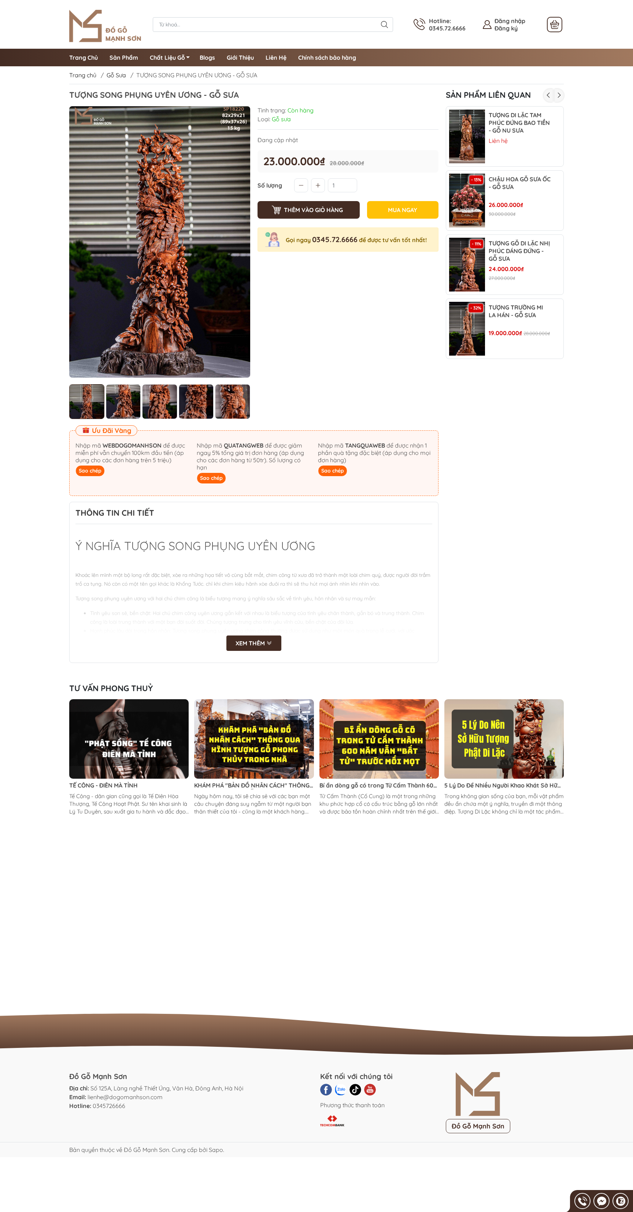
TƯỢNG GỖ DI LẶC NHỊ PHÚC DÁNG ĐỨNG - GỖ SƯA (519, 251)
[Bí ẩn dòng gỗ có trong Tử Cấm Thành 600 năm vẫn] (379, 739)
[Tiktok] (355, 1090)
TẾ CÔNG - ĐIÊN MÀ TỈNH (103, 785)
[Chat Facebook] (601, 1201)
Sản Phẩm (124, 57)
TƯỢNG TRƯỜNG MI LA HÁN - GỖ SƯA (516, 311)
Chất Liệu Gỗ (167, 57)
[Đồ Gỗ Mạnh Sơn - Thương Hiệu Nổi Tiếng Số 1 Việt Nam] (107, 23)
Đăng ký (506, 28)
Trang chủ (82, 75)
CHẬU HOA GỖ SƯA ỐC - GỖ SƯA (520, 182)
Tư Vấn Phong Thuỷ (111, 688)
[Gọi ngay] (582, 1201)
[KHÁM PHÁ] (254, 739)
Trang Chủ (83, 57)
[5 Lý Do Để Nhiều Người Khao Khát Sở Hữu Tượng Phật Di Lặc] (504, 739)
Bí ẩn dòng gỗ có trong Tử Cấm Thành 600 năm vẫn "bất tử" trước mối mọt (378, 785)
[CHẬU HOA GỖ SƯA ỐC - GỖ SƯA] (467, 200)
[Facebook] (326, 1090)
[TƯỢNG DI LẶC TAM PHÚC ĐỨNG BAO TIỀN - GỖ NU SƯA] (467, 136)
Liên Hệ (276, 57)
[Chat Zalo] (620, 1201)
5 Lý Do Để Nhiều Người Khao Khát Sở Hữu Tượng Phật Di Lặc (502, 785)
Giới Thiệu (240, 57)
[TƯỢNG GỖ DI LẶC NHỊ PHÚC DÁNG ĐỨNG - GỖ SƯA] (467, 265)
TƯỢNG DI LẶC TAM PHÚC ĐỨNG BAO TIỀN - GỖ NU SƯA (519, 122)
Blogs (207, 57)
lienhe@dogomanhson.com (125, 1097)
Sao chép (90, 470)
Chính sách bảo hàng (327, 57)
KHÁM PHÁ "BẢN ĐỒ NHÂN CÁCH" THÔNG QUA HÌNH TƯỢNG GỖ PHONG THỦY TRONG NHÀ (252, 785)
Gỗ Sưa (116, 75)
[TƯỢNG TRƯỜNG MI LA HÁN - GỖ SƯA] (467, 329)
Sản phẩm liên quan (488, 95)
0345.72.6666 (335, 239)
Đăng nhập (510, 21)
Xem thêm (251, 643)
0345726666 (109, 1105)
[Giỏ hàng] (554, 24)
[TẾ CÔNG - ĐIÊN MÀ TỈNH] (129, 739)
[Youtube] (370, 1090)
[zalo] (341, 1090)
